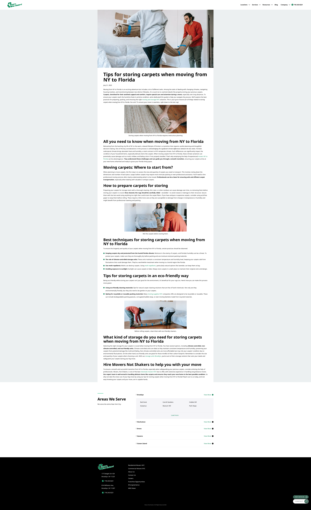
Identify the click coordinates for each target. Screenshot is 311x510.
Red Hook (143, 402)
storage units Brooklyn (153, 356)
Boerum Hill (167, 406)
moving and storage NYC (150, 100)
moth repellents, (150, 266)
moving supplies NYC (155, 294)
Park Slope (192, 406)
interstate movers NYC (148, 372)
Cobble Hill (193, 402)
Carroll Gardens (168, 402)
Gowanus (143, 406)
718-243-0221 (109, 481)
